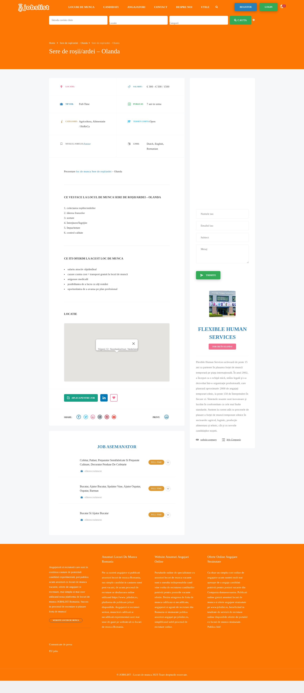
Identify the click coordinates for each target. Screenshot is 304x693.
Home (52, 43)
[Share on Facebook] (79, 417)
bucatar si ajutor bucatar (94, 513)
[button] (116, 347)
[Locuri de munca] (34, 7)
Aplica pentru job (82, 397)
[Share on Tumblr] (100, 417)
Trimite (210, 275)
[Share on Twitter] (86, 417)
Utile (207, 7)
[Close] (133, 334)
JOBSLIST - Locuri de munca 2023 (138, 674)
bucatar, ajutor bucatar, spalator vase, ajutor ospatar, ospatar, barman (110, 488)
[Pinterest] (107, 417)
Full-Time (157, 462)
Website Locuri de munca (65, 620)
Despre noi (186, 7)
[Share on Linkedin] (93, 417)
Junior (86, 143)
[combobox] (113, 23)
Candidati (112, 7)
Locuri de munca (83, 7)
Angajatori (138, 7)
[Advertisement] (222, 142)
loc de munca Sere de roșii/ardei (96, 171)
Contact (162, 7)
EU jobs (53, 651)
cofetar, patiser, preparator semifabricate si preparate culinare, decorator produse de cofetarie (109, 462)
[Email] (114, 417)
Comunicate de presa (61, 644)
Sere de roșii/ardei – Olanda (75, 43)
